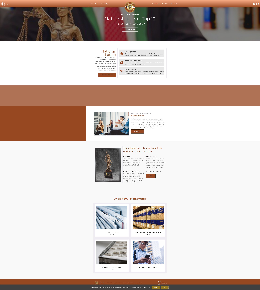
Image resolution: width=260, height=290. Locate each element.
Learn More (111, 234)
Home (91, 4)
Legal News (165, 4)
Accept (155, 287)
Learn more (130, 29)
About (97, 4)
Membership (104, 4)
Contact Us (174, 4)
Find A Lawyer (156, 4)
